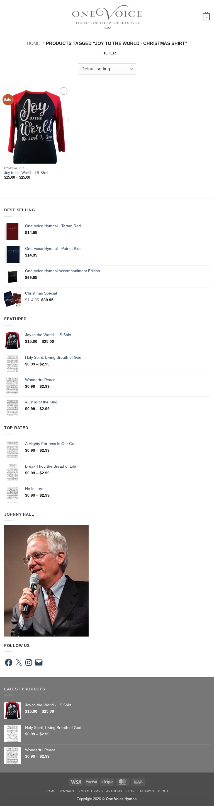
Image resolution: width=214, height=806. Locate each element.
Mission (147, 791)
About (163, 791)
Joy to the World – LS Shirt (26, 173)
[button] (7, 17)
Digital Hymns (90, 791)
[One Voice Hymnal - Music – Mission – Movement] (107, 17)
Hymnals (66, 791)
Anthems (114, 791)
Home (33, 43)
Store (131, 791)
